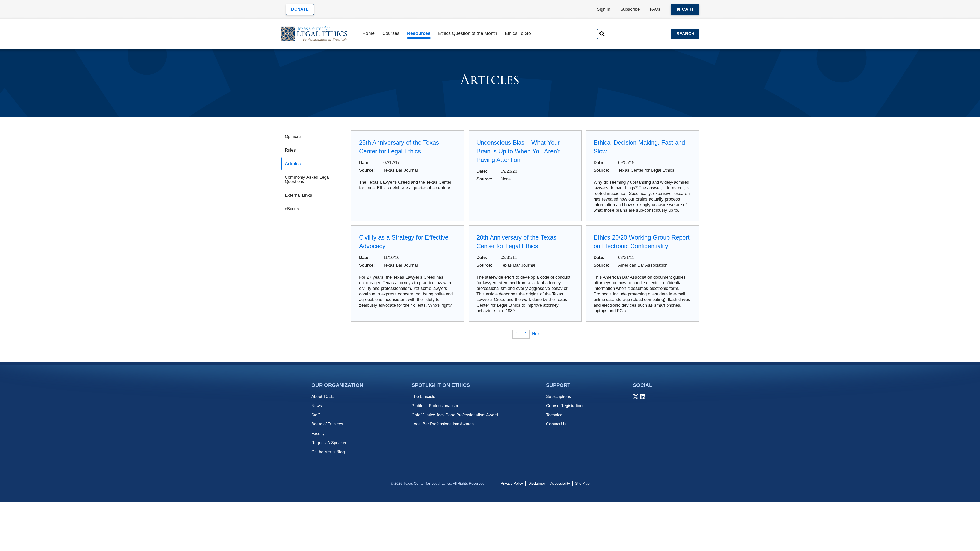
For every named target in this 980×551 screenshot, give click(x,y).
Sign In (603, 9)
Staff (315, 415)
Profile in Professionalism (435, 406)
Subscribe (630, 9)
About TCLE (322, 396)
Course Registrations (565, 406)
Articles (293, 163)
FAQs (655, 9)
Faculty (318, 433)
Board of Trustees (327, 424)
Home (368, 33)
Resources (419, 33)
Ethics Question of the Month (467, 33)
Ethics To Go (518, 33)
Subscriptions (558, 396)
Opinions (293, 136)
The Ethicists (423, 396)
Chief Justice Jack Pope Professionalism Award (455, 415)
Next (536, 334)
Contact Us (556, 424)
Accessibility (560, 483)
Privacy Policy (512, 483)
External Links (298, 195)
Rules (290, 150)
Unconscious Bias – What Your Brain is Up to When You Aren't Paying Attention (518, 151)
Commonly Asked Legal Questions (307, 179)
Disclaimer (536, 483)
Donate (300, 9)
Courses (390, 33)
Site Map (582, 483)
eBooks (292, 208)
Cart (688, 9)
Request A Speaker (328, 443)
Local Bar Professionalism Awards (443, 424)
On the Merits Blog (328, 452)
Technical (555, 415)
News (316, 406)
